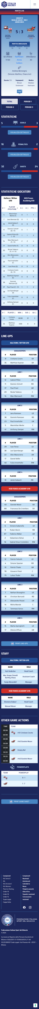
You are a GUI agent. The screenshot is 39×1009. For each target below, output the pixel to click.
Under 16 (6, 894)
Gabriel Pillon (15, 379)
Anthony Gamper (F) (13, 303)
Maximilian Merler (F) (13, 214)
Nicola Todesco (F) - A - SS (13, 250)
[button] (3, 208)
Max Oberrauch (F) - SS (13, 241)
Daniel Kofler (15, 458)
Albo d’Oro (26, 891)
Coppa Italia (7, 902)
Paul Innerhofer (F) (13, 261)
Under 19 (19, 18)
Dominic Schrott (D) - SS (13, 229)
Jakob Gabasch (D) (13, 224)
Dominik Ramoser (17, 417)
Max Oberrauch (16, 396)
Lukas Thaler (15, 575)
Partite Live (19, 11)
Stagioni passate (28, 889)
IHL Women (7, 886)
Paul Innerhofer (16, 421)
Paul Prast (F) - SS (13, 287)
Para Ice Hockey (8, 889)
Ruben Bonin (15, 529)
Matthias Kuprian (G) (13, 276)
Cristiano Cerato (12, 318)
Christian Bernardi (17, 596)
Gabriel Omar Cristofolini (19, 542)
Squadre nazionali (29, 894)
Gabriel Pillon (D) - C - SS (13, 235)
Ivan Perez (14, 446)
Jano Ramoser (15, 413)
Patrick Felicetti (16, 559)
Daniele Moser (15, 504)
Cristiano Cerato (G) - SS (13, 271)
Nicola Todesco (16, 392)
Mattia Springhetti (17, 626)
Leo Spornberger (16, 450)
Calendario (26, 883)
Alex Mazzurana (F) (13, 256)
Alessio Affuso (16, 629)
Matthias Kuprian (12, 324)
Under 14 (6, 896)
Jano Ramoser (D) (13, 219)
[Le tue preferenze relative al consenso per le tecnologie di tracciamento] (35, 1005)
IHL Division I (7, 883)
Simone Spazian (16, 563)
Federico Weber (16, 533)
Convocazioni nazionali (27, 898)
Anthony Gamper (17, 429)
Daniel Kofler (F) (13, 245)
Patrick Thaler (15, 567)
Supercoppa (7, 899)
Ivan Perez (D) (13, 266)
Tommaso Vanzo (16, 608)
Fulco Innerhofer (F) (13, 297)
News (24, 886)
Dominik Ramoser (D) (13, 282)
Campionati (7, 876)
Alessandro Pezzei (17, 600)
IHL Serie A (6, 878)
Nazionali (26, 878)
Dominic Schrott (16, 384)
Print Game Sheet (21, 801)
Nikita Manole (15, 604)
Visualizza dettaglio (19, 132)
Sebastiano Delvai (17, 537)
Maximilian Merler (17, 425)
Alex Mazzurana (16, 454)
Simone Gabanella (17, 525)
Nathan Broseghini (17, 592)
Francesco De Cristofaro (19, 508)
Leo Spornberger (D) (13, 291)
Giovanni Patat (16, 571)
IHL (4, 881)
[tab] (9, 101)
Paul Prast (14, 388)
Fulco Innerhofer (16, 462)
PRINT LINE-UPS (21, 643)
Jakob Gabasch (16, 480)
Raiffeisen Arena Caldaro (19, 59)
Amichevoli (26, 881)
